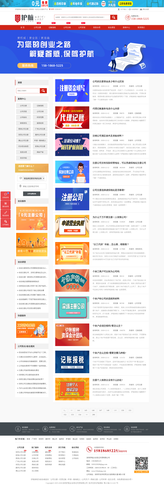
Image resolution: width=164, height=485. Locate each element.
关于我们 (123, 9)
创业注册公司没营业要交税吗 (30, 308)
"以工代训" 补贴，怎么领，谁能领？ (111, 244)
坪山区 (109, 439)
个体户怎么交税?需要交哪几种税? (109, 353)
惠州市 (47, 439)
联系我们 (141, 27)
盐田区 (95, 439)
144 (78, 410)
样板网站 (48, 458)
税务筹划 (35, 468)
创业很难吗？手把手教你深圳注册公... (33, 299)
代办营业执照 (23, 146)
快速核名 (75, 452)
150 (122, 410)
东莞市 (41, 439)
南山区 (75, 439)
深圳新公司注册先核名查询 (29, 375)
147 (100, 410)
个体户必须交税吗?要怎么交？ (108, 325)
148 (108, 410)
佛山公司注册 (23, 140)
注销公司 (35, 458)
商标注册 (35, 464)
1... (65, 410)
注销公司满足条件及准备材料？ (108, 135)
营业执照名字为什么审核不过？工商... (33, 352)
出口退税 (35, 471)
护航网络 (99, 483)
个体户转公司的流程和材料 (106, 298)
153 (72, 415)
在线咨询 (5, 197)
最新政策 (40, 123)
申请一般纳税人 (40, 140)
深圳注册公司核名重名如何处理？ (31, 379)
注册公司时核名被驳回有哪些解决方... (33, 393)
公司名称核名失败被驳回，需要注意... (33, 361)
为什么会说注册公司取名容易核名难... (33, 388)
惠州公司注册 (40, 135)
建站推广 (48, 452)
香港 (28, 439)
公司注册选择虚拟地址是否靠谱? (109, 190)
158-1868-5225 (140, 18)
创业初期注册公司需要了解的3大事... (32, 295)
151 (130, 410)
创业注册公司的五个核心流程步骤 (31, 290)
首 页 (23, 27)
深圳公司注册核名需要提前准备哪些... (33, 384)
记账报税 (52, 27)
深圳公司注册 (21, 452)
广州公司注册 (40, 129)
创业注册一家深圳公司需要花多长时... (33, 277)
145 (85, 410)
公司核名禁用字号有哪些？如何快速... (33, 366)
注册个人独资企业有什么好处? (108, 380)
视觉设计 (48, 461)
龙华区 (102, 439)
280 (93, 415)
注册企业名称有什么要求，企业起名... (33, 357)
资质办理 (96, 27)
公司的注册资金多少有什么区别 (108, 81)
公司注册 (37, 27)
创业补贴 (23, 158)
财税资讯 (23, 123)
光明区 (115, 439)
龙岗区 (88, 439)
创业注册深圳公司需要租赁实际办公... (33, 268)
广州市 (34, 439)
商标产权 (40, 152)
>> (87, 415)
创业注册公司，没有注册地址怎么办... (33, 272)
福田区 (61, 439)
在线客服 (135, 9)
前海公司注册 (40, 146)
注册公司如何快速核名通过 (29, 370)
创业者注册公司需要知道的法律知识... (33, 304)
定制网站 (48, 455)
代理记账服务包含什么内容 (106, 108)
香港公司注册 (23, 129)
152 (65, 415)
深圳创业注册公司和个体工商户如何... (33, 286)
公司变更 (81, 27)
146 (93, 410)
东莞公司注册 (23, 135)
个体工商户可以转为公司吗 (106, 271)
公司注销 (67, 27)
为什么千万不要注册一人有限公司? (110, 217)
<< (71, 410)
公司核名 (23, 117)
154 (79, 415)
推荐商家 (48, 464)
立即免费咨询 (31, 194)
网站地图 (146, 9)
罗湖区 (68, 439)
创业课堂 (111, 27)
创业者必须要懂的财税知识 (29, 281)
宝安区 (81, 439)
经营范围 (40, 117)
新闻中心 (126, 27)
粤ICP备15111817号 (111, 483)
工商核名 (75, 455)
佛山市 (54, 439)
